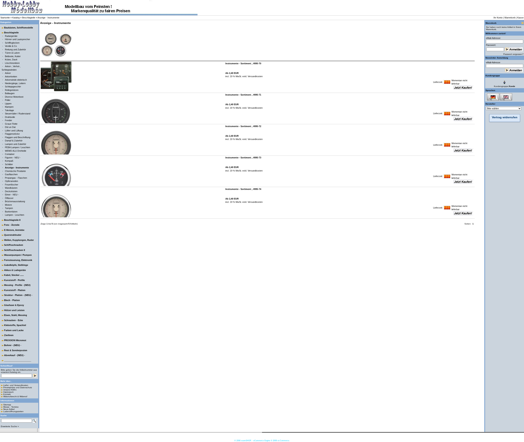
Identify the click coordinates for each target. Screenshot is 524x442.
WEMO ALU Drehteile (15, 151)
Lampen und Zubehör (15, 144)
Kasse (520, 17)
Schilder (9, 164)
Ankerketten (11, 76)
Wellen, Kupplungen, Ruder (19, 240)
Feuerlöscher (11, 184)
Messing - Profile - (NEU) (17, 285)
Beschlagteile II (12, 220)
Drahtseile (10, 117)
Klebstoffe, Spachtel (15, 325)
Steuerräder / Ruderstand (17, 113)
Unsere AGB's (9, 390)
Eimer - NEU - (12, 194)
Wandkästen (11, 188)
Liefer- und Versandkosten (15, 385)
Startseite (5, 17)
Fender (8, 120)
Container (10, 154)
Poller (7, 100)
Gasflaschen (11, 174)
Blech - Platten (12, 300)
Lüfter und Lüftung (14, 130)
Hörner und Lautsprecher (17, 39)
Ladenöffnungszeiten (13, 411)
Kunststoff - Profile (14, 280)
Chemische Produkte (15, 171)
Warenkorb (509, 17)
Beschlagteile (28, 17)
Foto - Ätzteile (11, 225)
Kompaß (9, 161)
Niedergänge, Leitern (15, 83)
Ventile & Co (11, 46)
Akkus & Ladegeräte (15, 270)
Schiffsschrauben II (14, 250)
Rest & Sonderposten (15, 350)
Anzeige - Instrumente (48, 17)
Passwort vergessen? (513, 54)
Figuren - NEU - (13, 157)
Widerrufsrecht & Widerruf (15, 396)
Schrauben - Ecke (13, 320)
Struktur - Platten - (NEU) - (18, 295)
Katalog (16, 17)
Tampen (9, 208)
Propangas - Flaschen (16, 178)
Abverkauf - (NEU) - (14, 355)
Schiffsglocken (12, 43)
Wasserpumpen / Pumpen (18, 255)
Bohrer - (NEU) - (12, 345)
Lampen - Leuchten (14, 215)
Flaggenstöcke (12, 134)
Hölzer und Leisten (14, 310)
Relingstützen (11, 90)
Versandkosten (255, 76)
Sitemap (7, 405)
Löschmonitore (12, 63)
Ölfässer (9, 198)
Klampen (9, 107)
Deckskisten (11, 191)
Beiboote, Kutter (13, 56)
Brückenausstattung (15, 201)
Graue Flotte (11, 124)
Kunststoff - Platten (14, 290)
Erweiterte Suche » (10, 426)
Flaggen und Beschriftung (17, 137)
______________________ (17, 360)
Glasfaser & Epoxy (14, 305)
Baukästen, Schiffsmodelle (18, 27)
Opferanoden (11, 181)
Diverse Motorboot (14, 97)
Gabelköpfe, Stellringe (16, 265)
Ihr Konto (498, 17)
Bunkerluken (11, 211)
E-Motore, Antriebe (14, 230)
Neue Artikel (9, 409)
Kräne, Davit (11, 59)
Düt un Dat (10, 127)
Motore (8, 205)
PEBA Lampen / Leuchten (17, 147)
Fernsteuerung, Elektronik (18, 260)
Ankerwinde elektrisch (16, 80)
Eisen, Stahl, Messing (15, 315)
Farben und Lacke (14, 330)
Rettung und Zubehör (15, 49)
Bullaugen (10, 93)
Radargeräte (11, 36)
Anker (8, 73)
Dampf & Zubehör (14, 140)
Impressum (8, 392)
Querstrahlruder (12, 235)
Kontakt (7, 394)
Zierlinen (9, 335)
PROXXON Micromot (15, 340)
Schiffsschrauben (13, 245)
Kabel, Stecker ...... (14, 275)
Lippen (8, 103)
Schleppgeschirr (13, 86)
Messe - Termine (11, 407)
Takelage (9, 110)
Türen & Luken (12, 53)
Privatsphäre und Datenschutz (17, 387)
